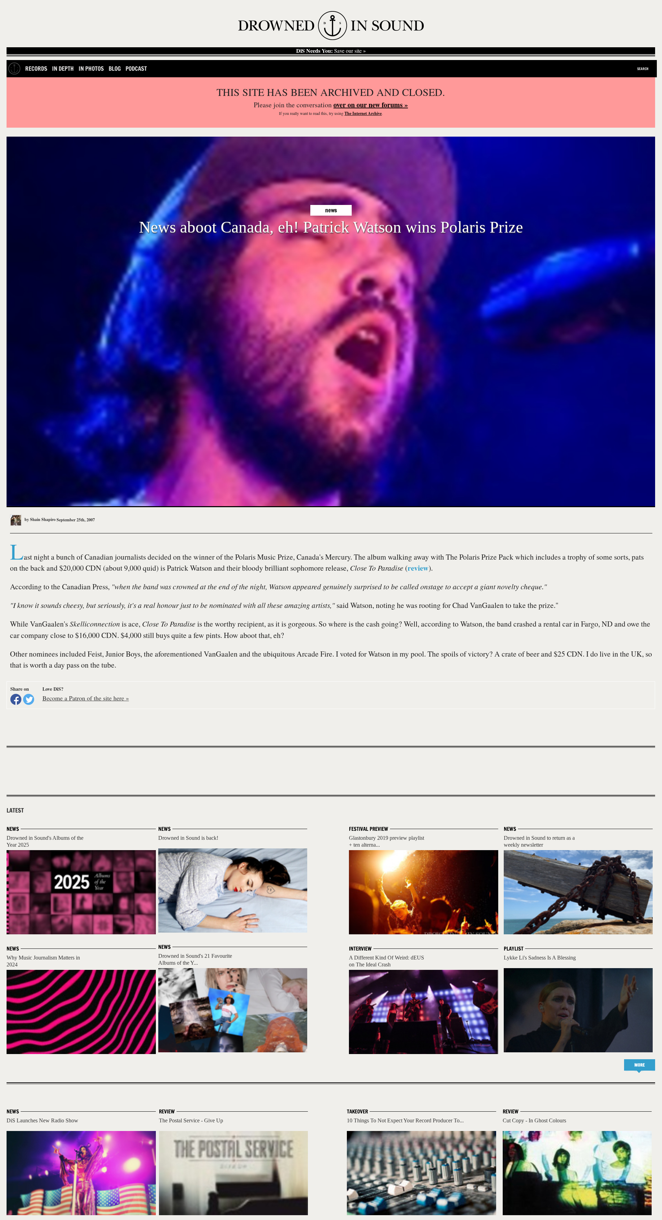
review (418, 567)
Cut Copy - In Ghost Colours (534, 1120)
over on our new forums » (370, 105)
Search (643, 68)
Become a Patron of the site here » (85, 698)
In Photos (91, 68)
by (39, 519)
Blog (115, 68)
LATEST (15, 810)
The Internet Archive (363, 113)
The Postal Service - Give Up (191, 1120)
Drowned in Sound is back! (188, 838)
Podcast (136, 68)
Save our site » (331, 50)
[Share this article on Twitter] (28, 699)
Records (36, 68)
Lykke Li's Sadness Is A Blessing (540, 958)
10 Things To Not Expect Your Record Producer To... (405, 1120)
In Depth (63, 68)
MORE (639, 1065)
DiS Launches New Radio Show (42, 1120)
